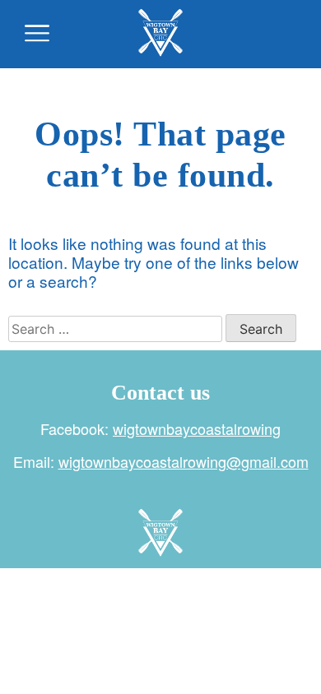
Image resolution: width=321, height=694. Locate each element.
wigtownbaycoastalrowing (197, 428)
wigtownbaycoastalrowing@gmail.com (183, 461)
